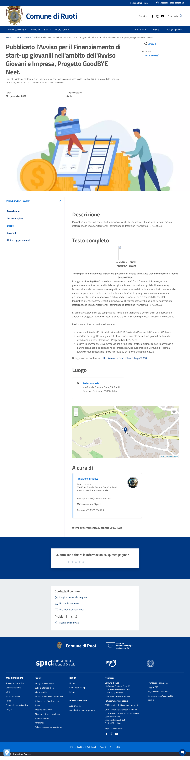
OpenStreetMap (172, 456)
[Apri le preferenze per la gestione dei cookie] (6, 752)
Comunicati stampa (78, 687)
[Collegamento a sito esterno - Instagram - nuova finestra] (157, 16)
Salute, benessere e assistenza (48, 727)
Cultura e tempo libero (44, 687)
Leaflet (162, 456)
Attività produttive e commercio (49, 696)
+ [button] (76, 410)
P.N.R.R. (151, 700)
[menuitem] (138, 29)
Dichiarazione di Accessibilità (160, 696)
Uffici (8, 691)
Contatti (109, 678)
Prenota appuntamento (158, 682)
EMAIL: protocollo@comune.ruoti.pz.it (121, 705)
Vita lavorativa (41, 692)
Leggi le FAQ (153, 687)
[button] (170, 3)
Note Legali (91, 746)
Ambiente (39, 722)
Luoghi (9, 709)
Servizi (38, 678)
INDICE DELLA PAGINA (18, 201)
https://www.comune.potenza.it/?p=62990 (124, 358)
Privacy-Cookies (77, 746)
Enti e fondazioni (13, 696)
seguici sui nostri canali (114, 728)
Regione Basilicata (139, 2)
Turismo (38, 705)
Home (8, 37)
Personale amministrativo (17, 705)
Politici (8, 700)
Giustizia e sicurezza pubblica (48, 714)
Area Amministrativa (87, 479)
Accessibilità (115, 746)
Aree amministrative (15, 683)
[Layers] (174, 411)
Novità (17, 37)
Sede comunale (91, 383)
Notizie (27, 37)
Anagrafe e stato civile (45, 683)
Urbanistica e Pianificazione (47, 701)
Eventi (72, 691)
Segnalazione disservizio (158, 691)
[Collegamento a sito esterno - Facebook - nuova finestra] (152, 16)
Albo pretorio (75, 705)
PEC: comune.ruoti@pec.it (116, 700)
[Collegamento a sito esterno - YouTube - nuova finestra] (162, 16)
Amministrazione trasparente (82, 710)
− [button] (76, 414)
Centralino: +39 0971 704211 (117, 696)
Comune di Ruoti (51, 16)
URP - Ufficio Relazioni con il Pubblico (121, 709)
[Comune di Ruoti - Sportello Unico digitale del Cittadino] (15, 16)
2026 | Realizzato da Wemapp (19, 753)
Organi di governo (13, 687)
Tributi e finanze (42, 718)
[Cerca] (181, 16)
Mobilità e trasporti (43, 709)
